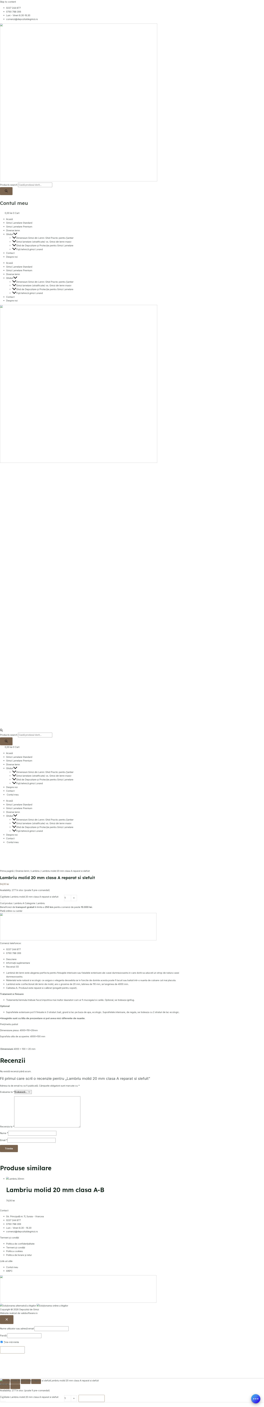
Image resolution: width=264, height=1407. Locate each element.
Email (3, 1140)
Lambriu (35, 870)
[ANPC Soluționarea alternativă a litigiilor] (18, 1305)
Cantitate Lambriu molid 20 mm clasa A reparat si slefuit (29, 896)
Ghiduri (9, 234)
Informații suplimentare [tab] (18, 962)
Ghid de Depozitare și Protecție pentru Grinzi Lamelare (44, 245)
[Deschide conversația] (255, 1398)
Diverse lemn (13, 230)
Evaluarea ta (7, 1091)
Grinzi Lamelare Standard (19, 222)
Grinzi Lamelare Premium (19, 226)
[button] (15, 234)
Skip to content (8, 1)
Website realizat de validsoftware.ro (19, 1313)
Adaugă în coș (91, 897)
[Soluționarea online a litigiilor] (52, 1305)
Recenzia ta (7, 1126)
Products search (9, 184)
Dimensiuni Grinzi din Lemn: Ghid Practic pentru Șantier (44, 237)
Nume (4, 1133)
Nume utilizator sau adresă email (17, 1328)
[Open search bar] (1, 730)
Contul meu (14, 203)
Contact (10, 253)
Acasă (9, 219)
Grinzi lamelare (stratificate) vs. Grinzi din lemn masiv (43, 241)
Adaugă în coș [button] (19, 1204)
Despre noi (12, 256)
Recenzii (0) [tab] (12, 966)
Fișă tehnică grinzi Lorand (29, 249)
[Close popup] (6, 1319)
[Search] (6, 191)
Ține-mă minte (11, 1342)
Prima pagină (6, 870)
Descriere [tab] (11, 959)
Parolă (3, 1335)
